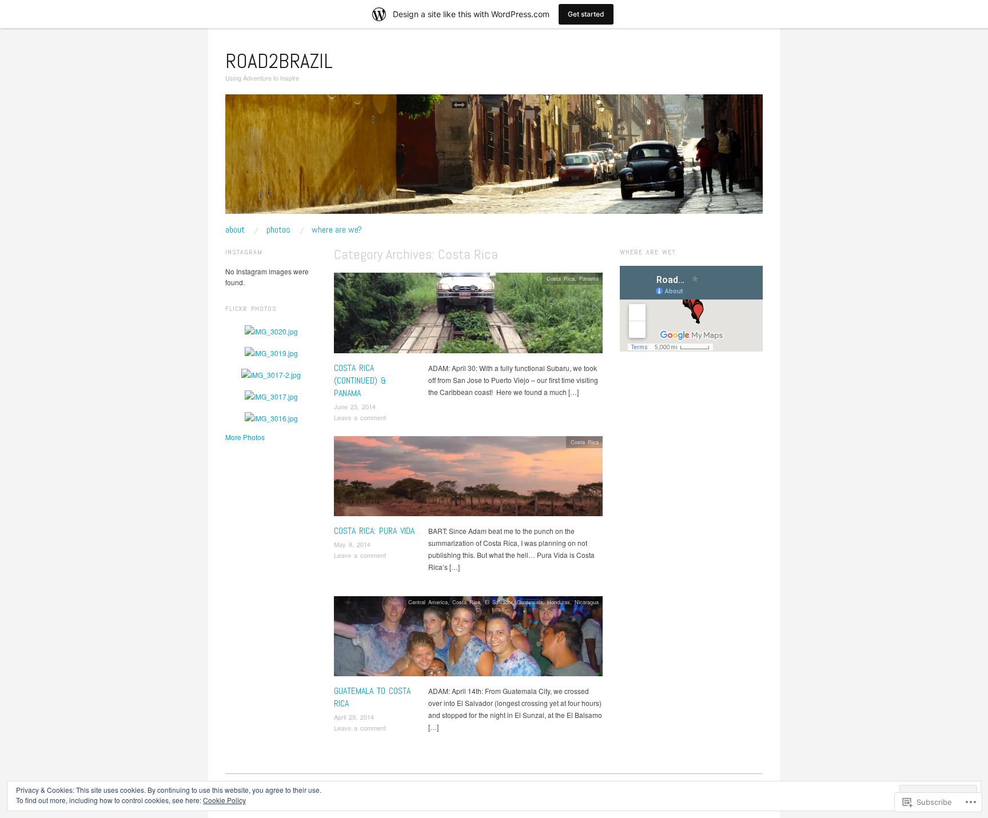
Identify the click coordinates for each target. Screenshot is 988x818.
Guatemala (530, 602)
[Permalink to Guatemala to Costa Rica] (468, 639)
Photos (278, 229)
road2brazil (279, 61)
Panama (589, 278)
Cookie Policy (224, 800)
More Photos (245, 437)
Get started (586, 14)
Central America (428, 602)
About (235, 229)
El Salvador (498, 602)
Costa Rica (561, 278)
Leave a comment (360, 417)
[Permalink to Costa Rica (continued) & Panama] (468, 316)
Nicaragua (587, 602)
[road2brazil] (494, 158)
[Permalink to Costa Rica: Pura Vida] (468, 479)
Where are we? (337, 229)
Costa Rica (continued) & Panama (360, 381)
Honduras (558, 602)
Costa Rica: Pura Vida (374, 531)
